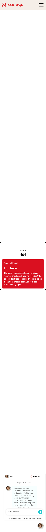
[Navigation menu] (41, 5)
